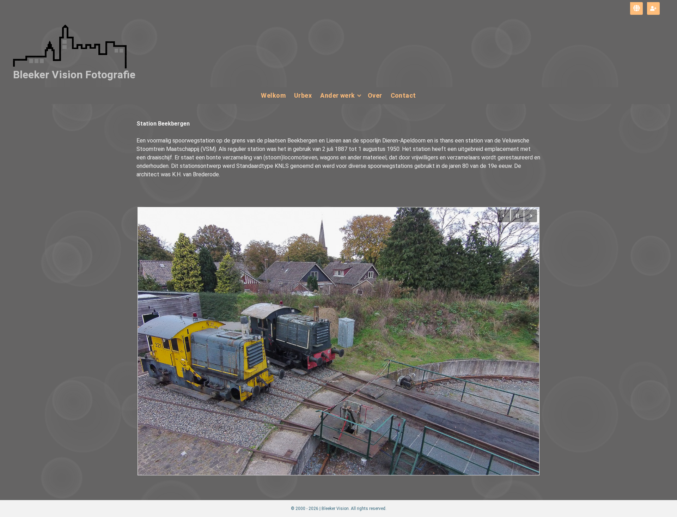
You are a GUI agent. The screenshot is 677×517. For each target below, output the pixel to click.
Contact (403, 95)
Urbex (303, 95)
